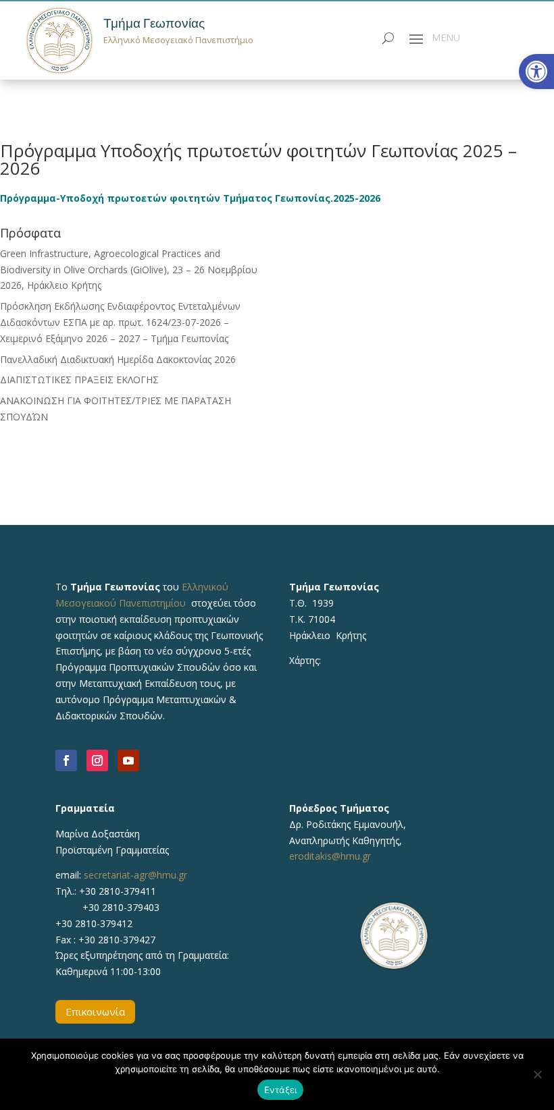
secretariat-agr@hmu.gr (135, 874)
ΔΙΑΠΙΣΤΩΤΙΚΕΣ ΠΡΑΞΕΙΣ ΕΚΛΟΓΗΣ (79, 379)
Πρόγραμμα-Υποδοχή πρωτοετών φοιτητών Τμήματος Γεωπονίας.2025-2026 (190, 198)
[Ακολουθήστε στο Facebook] (66, 760)
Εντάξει (280, 1089)
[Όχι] (537, 1074)
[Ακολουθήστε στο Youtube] (128, 760)
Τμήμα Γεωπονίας (154, 23)
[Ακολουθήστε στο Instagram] (97, 760)
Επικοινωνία (95, 1011)
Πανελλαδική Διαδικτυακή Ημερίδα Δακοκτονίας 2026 (118, 359)
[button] (536, 71)
